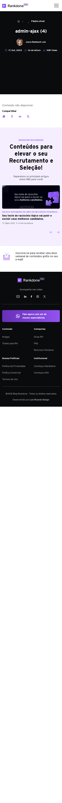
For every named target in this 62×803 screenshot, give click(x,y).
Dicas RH (38, 336)
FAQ (36, 343)
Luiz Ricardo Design (39, 399)
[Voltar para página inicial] (31, 280)
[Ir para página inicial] (15, 5)
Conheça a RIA (41, 372)
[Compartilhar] (4, 116)
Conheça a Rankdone (45, 366)
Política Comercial (11, 372)
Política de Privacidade (13, 366)
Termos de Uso (10, 379)
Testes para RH (10, 343)
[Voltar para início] (18, 21)
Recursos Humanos (44, 350)
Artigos (6, 336)
